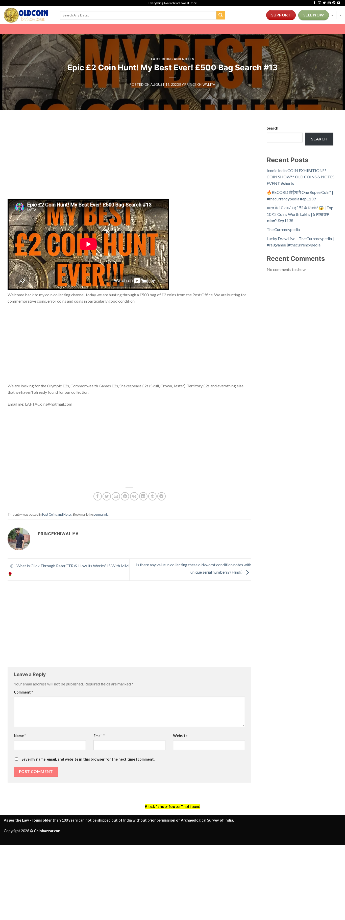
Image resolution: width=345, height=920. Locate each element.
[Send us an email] (329, 3)
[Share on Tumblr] (152, 496)
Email (99, 736)
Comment (23, 692)
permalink (100, 514)
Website (180, 736)
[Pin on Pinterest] (125, 496)
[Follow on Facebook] (314, 3)
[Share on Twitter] (107, 496)
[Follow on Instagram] (319, 3)
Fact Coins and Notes (172, 59)
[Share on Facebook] (97, 496)
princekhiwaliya (199, 84)
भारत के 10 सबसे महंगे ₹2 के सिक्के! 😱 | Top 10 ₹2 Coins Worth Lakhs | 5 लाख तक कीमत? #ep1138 (300, 214)
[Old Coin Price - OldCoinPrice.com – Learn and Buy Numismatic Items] (28, 15)
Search (272, 128)
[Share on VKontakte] (134, 496)
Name (20, 736)
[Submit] (220, 15)
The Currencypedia (283, 229)
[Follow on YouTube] (338, 3)
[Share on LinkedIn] (143, 496)
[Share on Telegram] (161, 496)
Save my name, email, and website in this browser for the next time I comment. (88, 759)
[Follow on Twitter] (324, 3)
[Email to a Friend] (116, 496)
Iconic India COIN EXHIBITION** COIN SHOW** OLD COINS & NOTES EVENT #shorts (300, 177)
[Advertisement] (129, 161)
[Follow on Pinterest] (333, 3)
